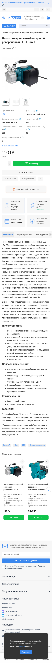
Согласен (26, 652)
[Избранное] (36, 9)
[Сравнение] (42, 9)
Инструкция (43, 234)
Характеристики (24, 234)
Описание (8, 234)
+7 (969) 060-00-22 (9, 607)
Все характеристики (10, 145)
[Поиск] (47, 26)
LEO (3, 114)
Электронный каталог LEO (27, 189)
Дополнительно (10, 584)
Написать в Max (11, 611)
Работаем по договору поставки (42, 221)
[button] (3, 489)
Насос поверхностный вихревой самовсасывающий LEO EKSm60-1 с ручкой (38, 487)
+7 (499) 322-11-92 (32, 16)
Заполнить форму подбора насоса (15, 205)
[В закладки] (22, 461)
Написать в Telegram (13, 615)
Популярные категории (14, 591)
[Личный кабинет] (48, 9)
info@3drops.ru (30, 19)
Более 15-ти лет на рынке (16, 221)
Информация (9, 576)
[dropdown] (4, 9)
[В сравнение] (22, 467)
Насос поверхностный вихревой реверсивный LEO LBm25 (13, 487)
